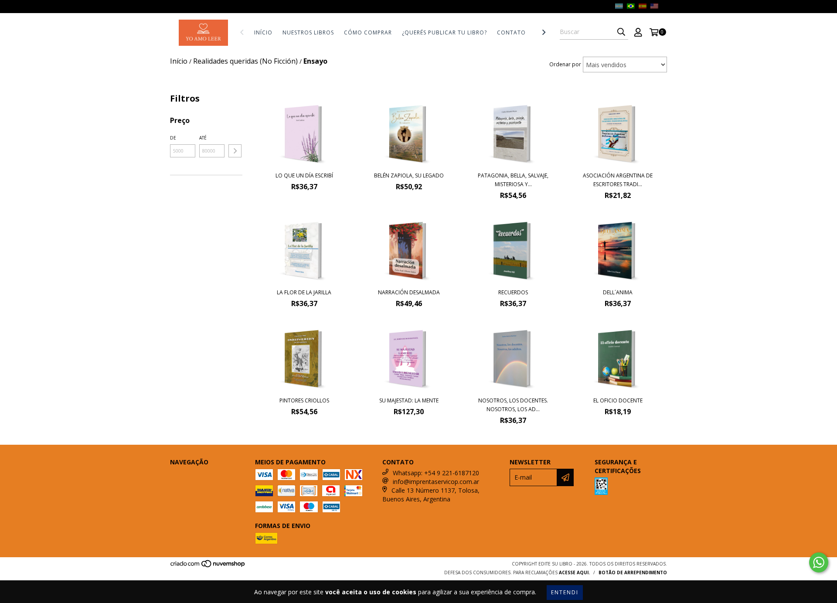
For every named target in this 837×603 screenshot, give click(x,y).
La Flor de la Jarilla (304, 292)
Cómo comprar (368, 32)
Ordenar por (565, 64)
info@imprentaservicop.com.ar (436, 481)
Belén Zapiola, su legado (409, 175)
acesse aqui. (574, 572)
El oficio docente (618, 400)
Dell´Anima (618, 292)
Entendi (564, 592)
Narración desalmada (409, 292)
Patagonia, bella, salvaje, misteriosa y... (513, 180)
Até (203, 138)
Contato (511, 32)
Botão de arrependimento (633, 572)
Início (263, 32)
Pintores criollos (304, 400)
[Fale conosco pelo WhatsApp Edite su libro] (818, 562)
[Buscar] (621, 32)
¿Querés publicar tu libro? (444, 32)
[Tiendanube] (208, 566)
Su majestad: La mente (409, 400)
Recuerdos (513, 292)
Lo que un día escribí (304, 175)
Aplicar (235, 150)
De (173, 138)
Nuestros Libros (308, 32)
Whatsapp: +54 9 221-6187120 (436, 473)
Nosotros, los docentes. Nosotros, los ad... (513, 405)
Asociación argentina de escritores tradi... (618, 180)
